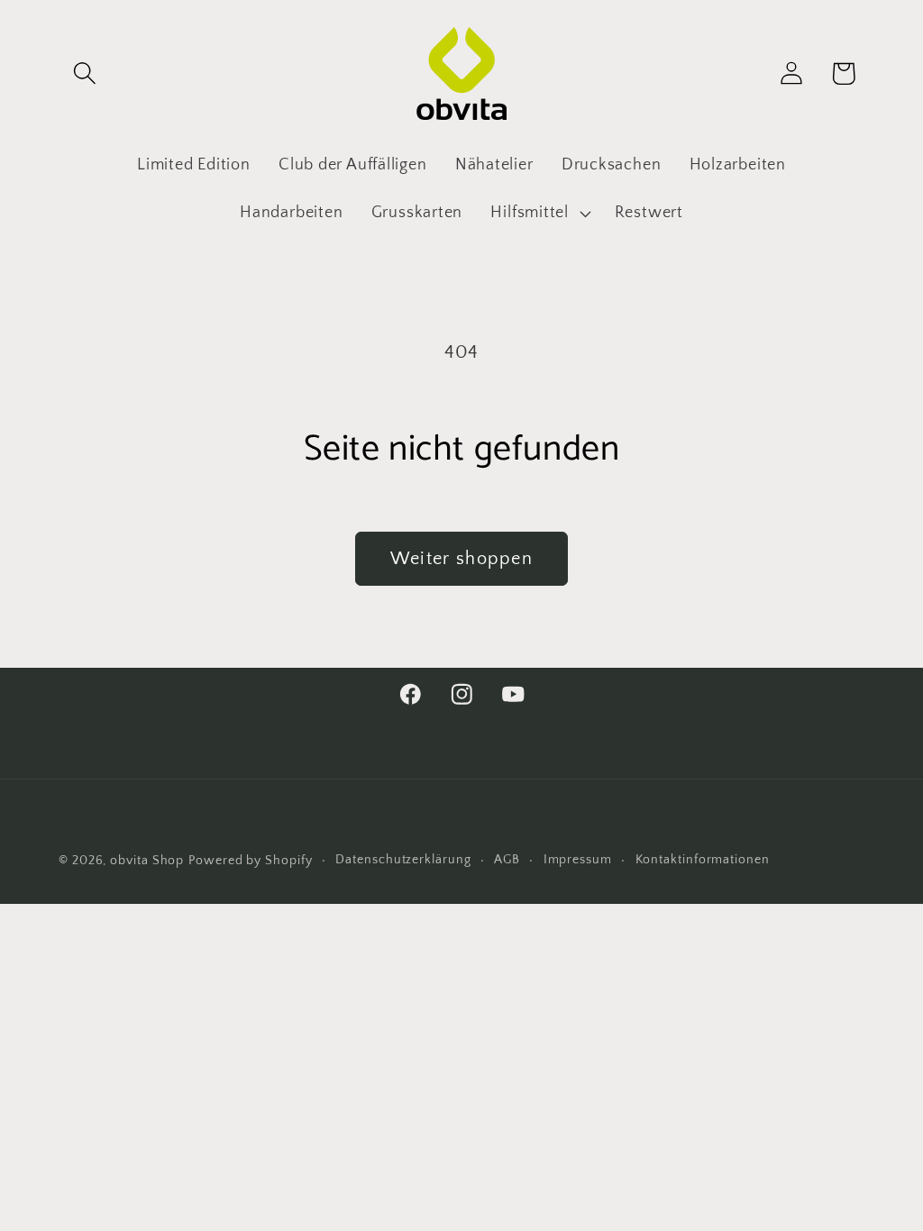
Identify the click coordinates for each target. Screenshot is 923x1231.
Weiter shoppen (461, 559)
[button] (84, 73)
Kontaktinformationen (702, 860)
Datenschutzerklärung (403, 860)
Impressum (578, 860)
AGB (507, 860)
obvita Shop (147, 860)
